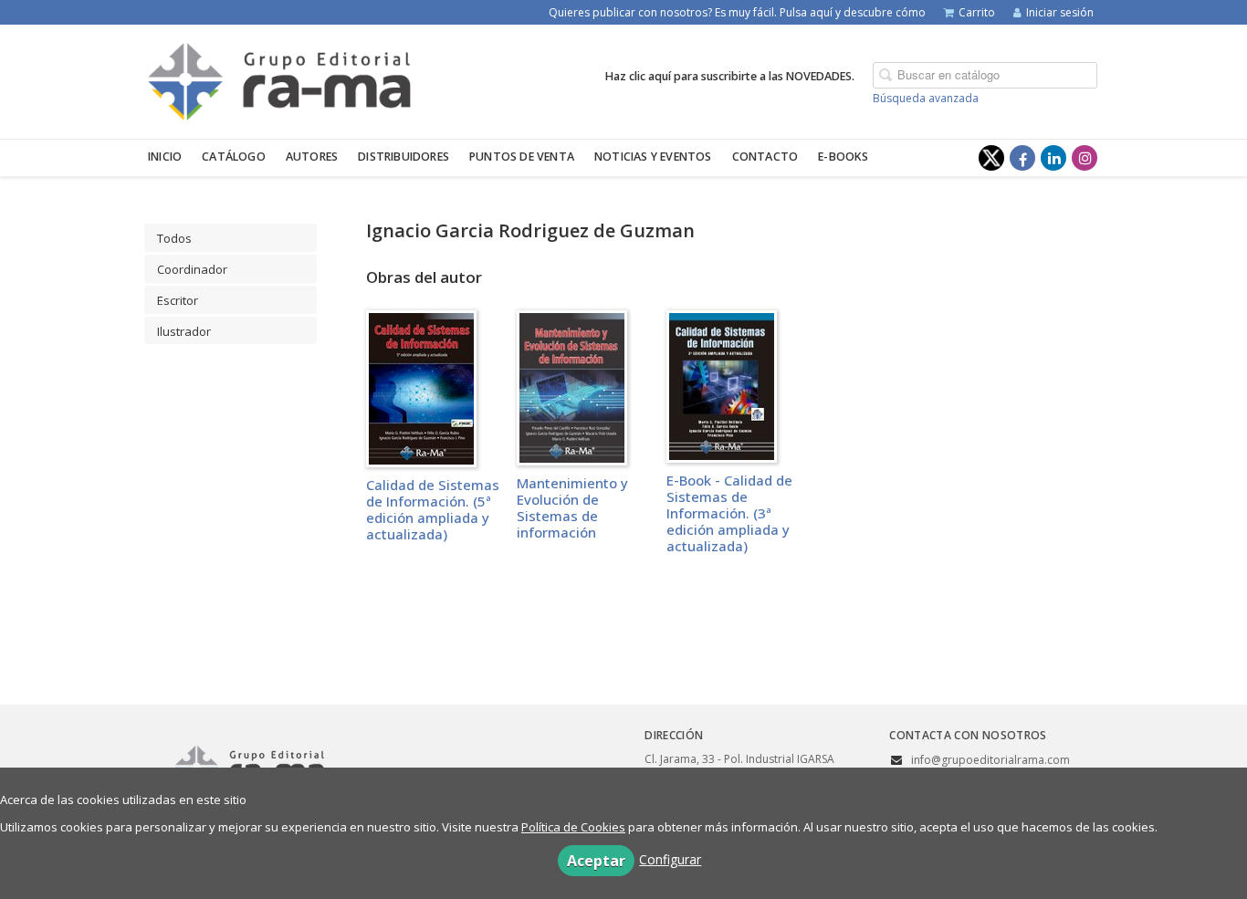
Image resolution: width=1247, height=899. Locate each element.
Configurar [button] (670, 859)
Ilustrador (184, 331)
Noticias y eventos (653, 156)
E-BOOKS (843, 156)
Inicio (165, 156)
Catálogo (234, 156)
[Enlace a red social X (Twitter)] (991, 158)
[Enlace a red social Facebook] (1022, 158)
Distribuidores (403, 156)
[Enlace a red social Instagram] (1084, 158)
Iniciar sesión (1060, 12)
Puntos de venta (521, 156)
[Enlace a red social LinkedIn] (1053, 158)
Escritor (177, 300)
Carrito (977, 12)
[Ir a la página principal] (279, 78)
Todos (174, 238)
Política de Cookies (573, 827)
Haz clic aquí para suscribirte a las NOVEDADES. (729, 76)
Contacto (765, 156)
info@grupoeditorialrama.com (990, 760)
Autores (312, 156)
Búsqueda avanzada (926, 98)
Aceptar (596, 861)
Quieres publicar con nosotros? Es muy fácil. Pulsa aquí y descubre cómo (737, 12)
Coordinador (192, 269)
